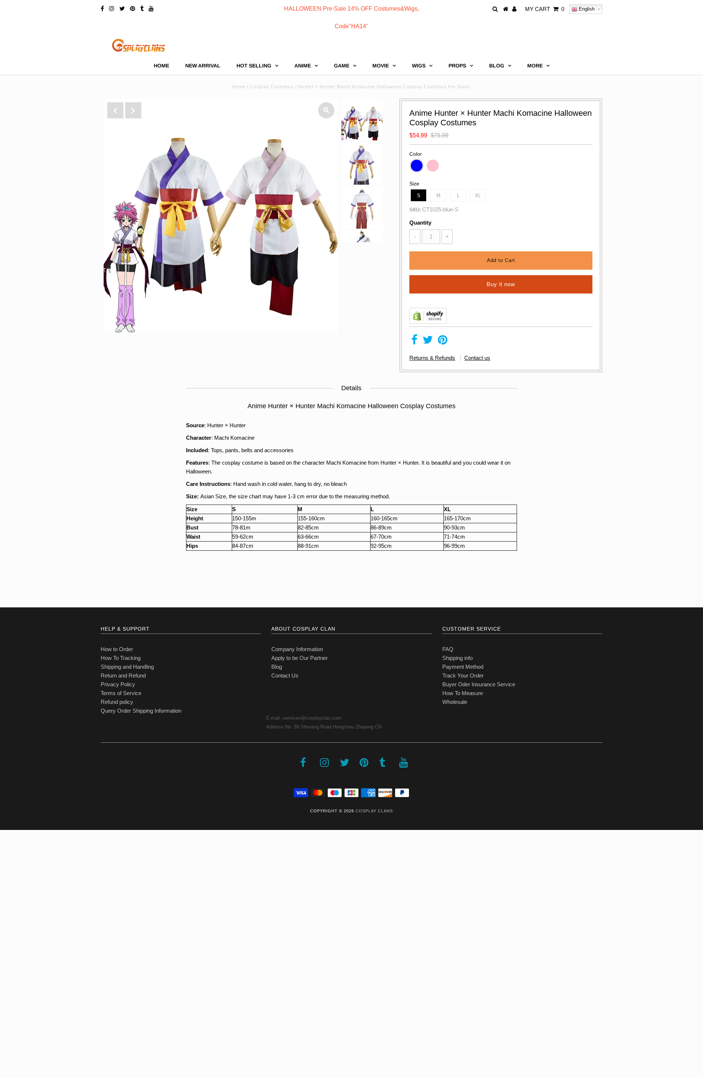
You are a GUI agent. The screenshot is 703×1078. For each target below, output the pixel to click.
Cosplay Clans (374, 811)
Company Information (297, 649)
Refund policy (117, 702)
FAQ (447, 649)
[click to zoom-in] (326, 110)
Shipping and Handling (127, 667)
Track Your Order (463, 675)
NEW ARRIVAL (202, 66)
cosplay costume (242, 462)
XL (478, 195)
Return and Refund (123, 675)
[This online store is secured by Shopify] (428, 322)
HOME (161, 66)
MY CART (544, 9)
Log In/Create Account (37, 1025)
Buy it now (501, 284)
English (586, 9)
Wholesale (454, 702)
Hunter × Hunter (226, 425)
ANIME (302, 66)
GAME (341, 66)
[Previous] (115, 110)
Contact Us (284, 675)
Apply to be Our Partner (299, 658)
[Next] (133, 110)
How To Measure (462, 693)
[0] (688, 82)
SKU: (415, 210)
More (535, 66)
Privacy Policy (118, 684)
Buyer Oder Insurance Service (478, 684)
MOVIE (380, 66)
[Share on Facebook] (414, 342)
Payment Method (462, 667)
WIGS (418, 66)
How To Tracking (121, 658)
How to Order (117, 649)
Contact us (477, 358)
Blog (276, 667)
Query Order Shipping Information (141, 711)
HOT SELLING (254, 66)
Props (457, 66)
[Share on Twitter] (428, 342)
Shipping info (457, 658)
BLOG (496, 66)
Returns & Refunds (432, 358)
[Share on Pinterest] (442, 342)
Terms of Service (121, 693)
